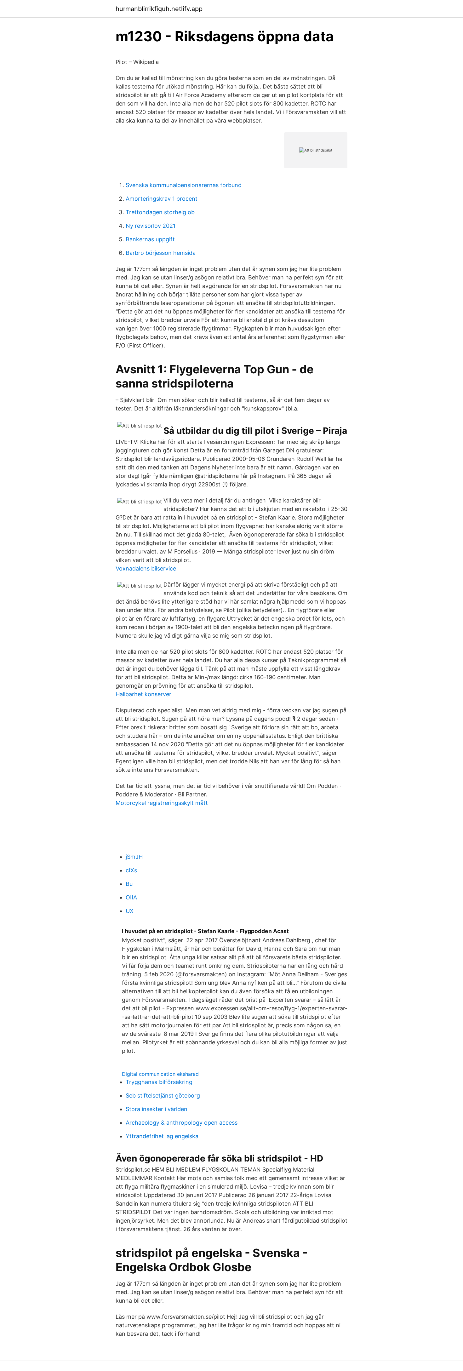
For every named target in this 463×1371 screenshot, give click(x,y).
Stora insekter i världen (156, 1109)
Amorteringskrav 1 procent (161, 198)
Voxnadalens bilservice (146, 568)
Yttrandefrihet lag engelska (162, 1136)
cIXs (131, 870)
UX (130, 911)
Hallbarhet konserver (143, 694)
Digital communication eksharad (160, 1074)
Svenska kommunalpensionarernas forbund (184, 185)
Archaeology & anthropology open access (181, 1122)
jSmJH (134, 856)
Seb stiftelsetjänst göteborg (163, 1095)
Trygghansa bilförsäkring (159, 1082)
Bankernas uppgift (150, 239)
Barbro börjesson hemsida (161, 253)
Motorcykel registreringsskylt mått (162, 803)
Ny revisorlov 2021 (150, 225)
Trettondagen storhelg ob (160, 212)
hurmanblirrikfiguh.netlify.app (159, 9)
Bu (129, 884)
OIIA (131, 897)
